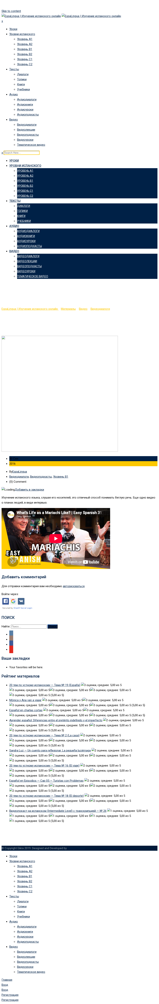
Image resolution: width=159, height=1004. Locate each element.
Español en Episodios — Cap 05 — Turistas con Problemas (46, 780)
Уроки (13, 29)
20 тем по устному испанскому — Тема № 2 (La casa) (44, 735)
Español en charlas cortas (25, 710)
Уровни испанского (22, 34)
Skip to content (11, 11)
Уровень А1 (24, 39)
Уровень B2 (24, 54)
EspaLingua (19, 471)
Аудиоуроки (25, 109)
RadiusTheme (76, 848)
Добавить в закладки (29, 489)
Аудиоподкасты (28, 114)
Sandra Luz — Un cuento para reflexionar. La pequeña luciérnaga (50, 750)
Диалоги (23, 74)
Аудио (13, 94)
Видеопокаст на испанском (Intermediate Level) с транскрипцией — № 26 (57, 811)
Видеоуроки (25, 139)
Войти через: (10, 594)
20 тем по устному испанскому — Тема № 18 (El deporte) (46, 796)
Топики (22, 79)
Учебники (23, 89)
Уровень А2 (24, 44)
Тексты (14, 69)
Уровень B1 (24, 49)
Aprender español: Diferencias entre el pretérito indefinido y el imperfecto (55, 720)
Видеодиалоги (26, 124)
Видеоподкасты (28, 134)
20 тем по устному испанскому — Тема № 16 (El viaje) (44, 765)
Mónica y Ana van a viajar (25, 700)
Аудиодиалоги (26, 99)
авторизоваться (74, 586)
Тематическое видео (31, 144)
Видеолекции (26, 129)
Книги (21, 84)
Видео (13, 119)
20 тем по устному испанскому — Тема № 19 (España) (44, 685)
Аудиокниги (25, 104)
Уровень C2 (24, 64)
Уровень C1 (24, 59)
